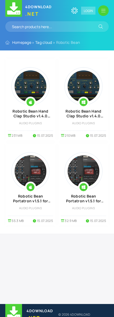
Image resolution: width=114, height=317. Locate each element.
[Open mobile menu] (103, 10)
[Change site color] (74, 11)
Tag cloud (43, 42)
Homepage (21, 42)
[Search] (101, 26)
